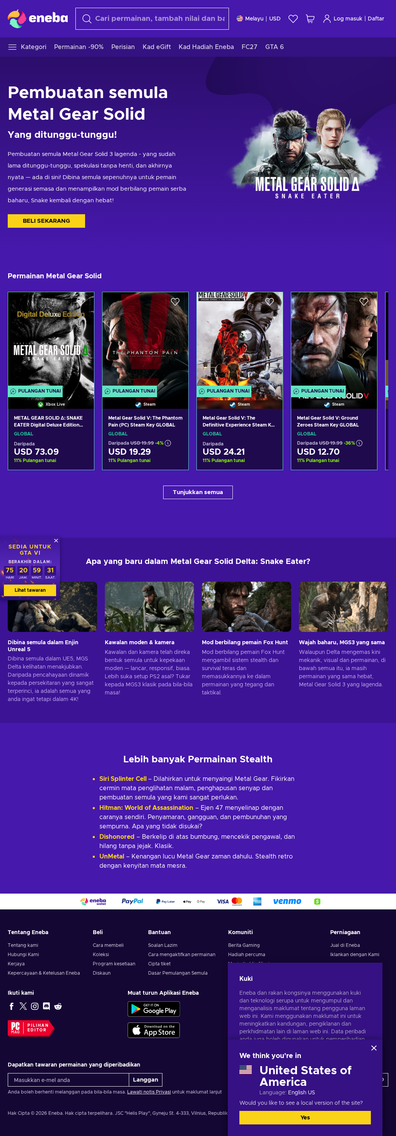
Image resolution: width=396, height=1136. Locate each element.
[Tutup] (373, 1047)
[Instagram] (35, 1006)
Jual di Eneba (345, 945)
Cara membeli (108, 945)
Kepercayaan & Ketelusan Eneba (44, 973)
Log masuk (348, 19)
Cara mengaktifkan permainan (181, 954)
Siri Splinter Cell (123, 779)
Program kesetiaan (114, 964)
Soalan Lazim (163, 945)
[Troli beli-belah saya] (310, 19)
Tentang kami (23, 945)
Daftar (376, 19)
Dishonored (117, 837)
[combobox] (152, 18)
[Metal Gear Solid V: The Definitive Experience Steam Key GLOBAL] (240, 340)
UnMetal (111, 856)
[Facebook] (11, 1006)
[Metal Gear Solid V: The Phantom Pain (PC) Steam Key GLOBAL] (145, 340)
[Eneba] (38, 18)
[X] (23, 1006)
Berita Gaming (244, 945)
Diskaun (102, 973)
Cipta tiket (159, 964)
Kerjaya (16, 964)
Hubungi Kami (23, 954)
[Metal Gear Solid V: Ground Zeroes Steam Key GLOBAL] (334, 340)
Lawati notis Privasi (149, 1092)
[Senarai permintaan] (293, 19)
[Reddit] (58, 1006)
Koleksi (101, 954)
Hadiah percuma (246, 954)
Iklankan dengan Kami (354, 954)
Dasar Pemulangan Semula (178, 973)
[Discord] (46, 1006)
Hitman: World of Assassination (146, 808)
